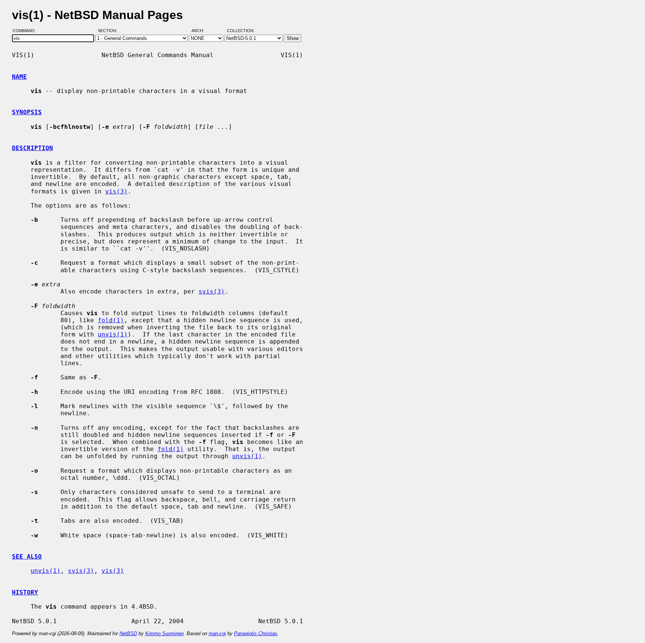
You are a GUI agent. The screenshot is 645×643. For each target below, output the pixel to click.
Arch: (201, 31)
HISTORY (25, 592)
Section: (109, 31)
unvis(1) (113, 334)
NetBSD (128, 633)
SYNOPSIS (27, 112)
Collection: (241, 31)
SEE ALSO (27, 556)
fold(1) (111, 320)
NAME (19, 76)
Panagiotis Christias (255, 633)
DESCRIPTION (32, 148)
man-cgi (217, 633)
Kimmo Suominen (164, 633)
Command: (26, 31)
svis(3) (212, 291)
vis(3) (116, 191)
